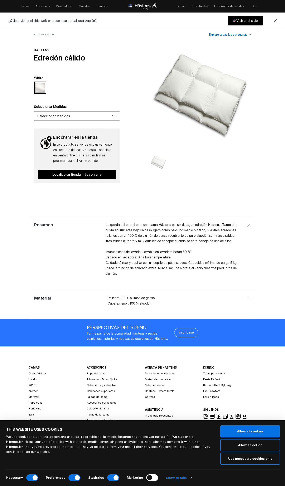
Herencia (102, 6)
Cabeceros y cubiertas (101, 385)
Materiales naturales (158, 379)
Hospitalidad (200, 6)
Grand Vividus (38, 373)
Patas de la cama (98, 414)
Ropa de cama (96, 373)
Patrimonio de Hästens (159, 373)
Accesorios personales (101, 402)
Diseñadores (64, 6)
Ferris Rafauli (211, 379)
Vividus (33, 379)
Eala (31, 414)
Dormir (181, 6)
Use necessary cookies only (250, 459)
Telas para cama (214, 373)
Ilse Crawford (212, 391)
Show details (176, 478)
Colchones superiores (101, 391)
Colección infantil (98, 408)
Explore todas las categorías (228, 34)
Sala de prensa (155, 385)
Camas (24, 6)
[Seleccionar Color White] (40, 89)
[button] (245, 20)
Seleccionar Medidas (50, 107)
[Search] (254, 6)
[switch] (74, 477)
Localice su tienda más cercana (76, 174)
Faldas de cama (97, 396)
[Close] (275, 20)
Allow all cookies (250, 431)
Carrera (150, 396)
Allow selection (250, 445)
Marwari (34, 396)
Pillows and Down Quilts (102, 379)
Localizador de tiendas (229, 6)
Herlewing (35, 408)
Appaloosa (36, 402)
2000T (33, 385)
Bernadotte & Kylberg (217, 385)
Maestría (84, 6)
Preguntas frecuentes (159, 415)
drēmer (33, 391)
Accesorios (43, 6)
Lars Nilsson (211, 396)
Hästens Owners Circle (159, 391)
